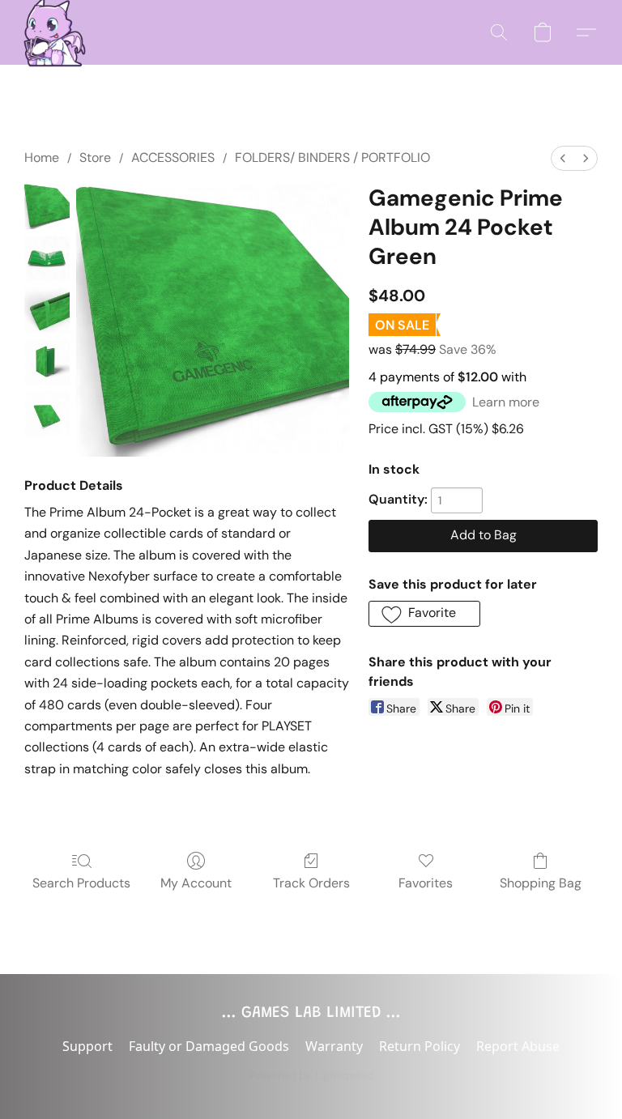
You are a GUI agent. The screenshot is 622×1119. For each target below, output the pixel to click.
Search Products (81, 882)
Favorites (425, 882)
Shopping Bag (541, 882)
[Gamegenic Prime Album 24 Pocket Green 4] (47, 413)
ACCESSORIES (173, 157)
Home (41, 157)
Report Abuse (518, 1046)
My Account (196, 882)
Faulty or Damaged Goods (209, 1046)
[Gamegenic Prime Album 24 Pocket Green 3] (47, 362)
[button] (50, 32)
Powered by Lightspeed (311, 1075)
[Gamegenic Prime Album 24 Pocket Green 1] (47, 258)
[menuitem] (563, 158)
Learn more (505, 402)
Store (95, 157)
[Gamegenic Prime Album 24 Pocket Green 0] (47, 206)
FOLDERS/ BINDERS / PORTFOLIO (332, 157)
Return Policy (419, 1046)
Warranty (334, 1046)
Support (87, 1046)
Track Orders (311, 882)
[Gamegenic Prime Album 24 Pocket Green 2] (47, 310)
